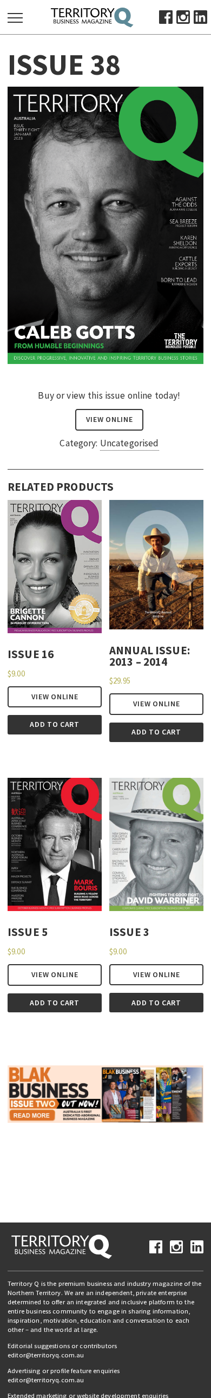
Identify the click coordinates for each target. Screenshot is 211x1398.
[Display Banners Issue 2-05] (105, 1093)
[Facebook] (166, 16)
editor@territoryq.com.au (46, 1355)
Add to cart (55, 724)
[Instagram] (183, 16)
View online (109, 419)
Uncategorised (129, 443)
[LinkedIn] (200, 16)
